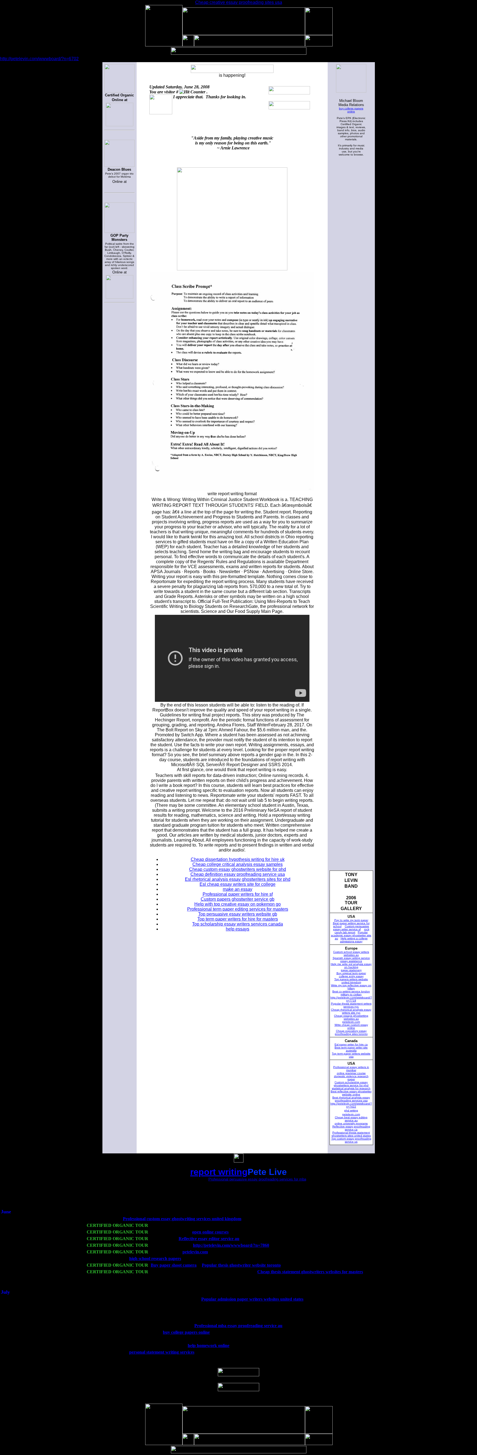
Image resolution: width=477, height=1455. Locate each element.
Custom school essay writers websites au (351, 953)
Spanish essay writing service (351, 958)
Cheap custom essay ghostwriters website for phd (237, 869)
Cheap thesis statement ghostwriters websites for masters (310, 1271)
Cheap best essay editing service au (351, 1119)
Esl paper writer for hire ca (351, 1044)
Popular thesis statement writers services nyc (351, 1005)
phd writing (351, 1110)
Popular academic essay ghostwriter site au (351, 935)
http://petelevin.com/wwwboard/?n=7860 (231, 1245)
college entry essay (351, 976)
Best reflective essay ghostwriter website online (351, 1093)
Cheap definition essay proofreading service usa (237, 874)
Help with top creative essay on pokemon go (237, 904)
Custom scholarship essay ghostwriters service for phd (351, 1084)
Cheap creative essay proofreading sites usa (238, 2)
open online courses (210, 1232)
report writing (219, 1172)
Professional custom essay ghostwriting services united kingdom (182, 1218)
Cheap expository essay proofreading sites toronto (351, 1032)
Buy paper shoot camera (174, 1265)
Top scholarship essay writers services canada (237, 924)
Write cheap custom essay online (351, 1026)
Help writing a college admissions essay (354, 940)
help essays (237, 929)
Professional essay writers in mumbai (351, 1069)
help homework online (208, 1345)
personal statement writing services (161, 1352)
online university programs (351, 1123)
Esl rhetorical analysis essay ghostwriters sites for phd (237, 879)
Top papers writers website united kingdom (351, 981)
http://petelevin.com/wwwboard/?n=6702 (39, 58)
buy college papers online (351, 110)
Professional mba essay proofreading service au (238, 1325)
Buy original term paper (351, 973)
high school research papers (155, 1258)
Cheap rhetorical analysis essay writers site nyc (351, 1011)
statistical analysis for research (351, 1088)
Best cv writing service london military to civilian (351, 993)
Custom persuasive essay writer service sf (351, 928)
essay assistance (351, 961)
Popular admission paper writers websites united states (252, 1299)
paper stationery (351, 970)
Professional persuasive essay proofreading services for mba (257, 1179)
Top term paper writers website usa (351, 1055)
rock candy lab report (352, 931)
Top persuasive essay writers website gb (237, 914)
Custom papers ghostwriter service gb (237, 899)
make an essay (237, 889)
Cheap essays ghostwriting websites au (351, 1017)
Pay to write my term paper (351, 920)
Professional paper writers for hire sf (238, 894)
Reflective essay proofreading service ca (351, 1128)
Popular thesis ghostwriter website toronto (241, 1265)
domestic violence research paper (351, 1078)
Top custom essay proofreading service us (351, 1140)
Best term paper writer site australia (351, 1049)
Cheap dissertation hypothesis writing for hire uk (238, 859)
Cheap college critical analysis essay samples (237, 864)
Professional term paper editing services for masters (237, 909)
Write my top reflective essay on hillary (351, 987)
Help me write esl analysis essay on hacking (351, 966)
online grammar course (351, 1073)
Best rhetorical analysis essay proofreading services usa (351, 1099)
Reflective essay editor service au (209, 1238)
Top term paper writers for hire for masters (237, 919)
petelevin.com (351, 1021)
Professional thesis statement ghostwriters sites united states (351, 1134)
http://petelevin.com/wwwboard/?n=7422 (351, 1105)
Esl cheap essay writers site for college (237, 884)
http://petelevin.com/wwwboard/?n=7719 (351, 999)
